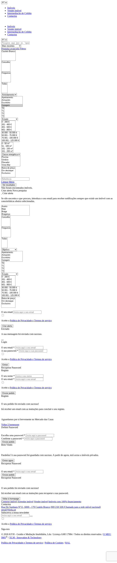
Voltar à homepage (10, 424)
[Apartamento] (12, 97)
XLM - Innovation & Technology (25, 537)
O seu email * (7, 347)
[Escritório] (12, 102)
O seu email (7, 312)
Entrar (5, 365)
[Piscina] (10, 157)
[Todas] (4, 84)
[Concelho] (5, 62)
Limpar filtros (7, 182)
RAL (67, 542)
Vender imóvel (14, 10)
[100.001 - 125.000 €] (10, 140)
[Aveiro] (15, 206)
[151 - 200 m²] (7, 151)
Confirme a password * (12, 438)
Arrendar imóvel (25, 501)
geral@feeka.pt (8, 509)
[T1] (2, 111)
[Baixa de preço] (8, 168)
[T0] (2, 108)
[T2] (2, 113)
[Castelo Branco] (8, 51)
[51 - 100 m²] (7, 146)
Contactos (12, 16)
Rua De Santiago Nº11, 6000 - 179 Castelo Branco (25, 507)
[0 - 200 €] (8, 122)
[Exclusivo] (8, 173)
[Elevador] (10, 162)
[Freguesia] (6, 73)
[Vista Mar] (10, 165)
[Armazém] (12, 100)
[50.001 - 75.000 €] (10, 135)
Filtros (23, 48)
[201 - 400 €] (8, 124)
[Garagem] (12, 105)
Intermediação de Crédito (19, 13)
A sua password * (9, 350)
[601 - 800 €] (8, 129)
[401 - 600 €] (8, 127)
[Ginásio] (10, 160)
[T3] (2, 116)
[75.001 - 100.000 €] (10, 138)
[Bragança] (15, 214)
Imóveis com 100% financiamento (64, 501)
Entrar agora (7, 460)
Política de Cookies (54, 542)
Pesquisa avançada (10, 48)
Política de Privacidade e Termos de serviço (31, 320)
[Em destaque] (8, 170)
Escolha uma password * (13, 435)
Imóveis (11, 8)
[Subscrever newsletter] (31, 516)
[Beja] (15, 209)
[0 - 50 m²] (7, 143)
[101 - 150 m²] (7, 148)
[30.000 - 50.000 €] (10, 133)
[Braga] (15, 211)
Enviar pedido (8, 393)
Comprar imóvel (9, 501)
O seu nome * (8, 376)
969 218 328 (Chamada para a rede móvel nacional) (76, 507)
